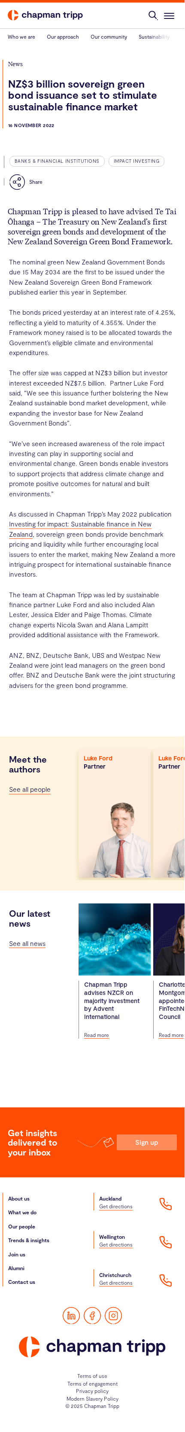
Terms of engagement (92, 1383)
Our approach (63, 36)
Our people (21, 1226)
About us (19, 1198)
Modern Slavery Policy (92, 1399)
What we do (22, 1212)
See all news (27, 943)
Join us (16, 1254)
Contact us (21, 1282)
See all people (30, 789)
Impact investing (137, 161)
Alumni (16, 1268)
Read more (96, 1035)
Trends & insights (28, 1240)
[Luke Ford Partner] (115, 813)
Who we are (21, 36)
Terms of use (92, 1376)
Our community (109, 36)
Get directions (116, 1206)
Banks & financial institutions (57, 161)
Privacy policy (92, 1391)
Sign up (146, 1142)
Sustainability (154, 36)
